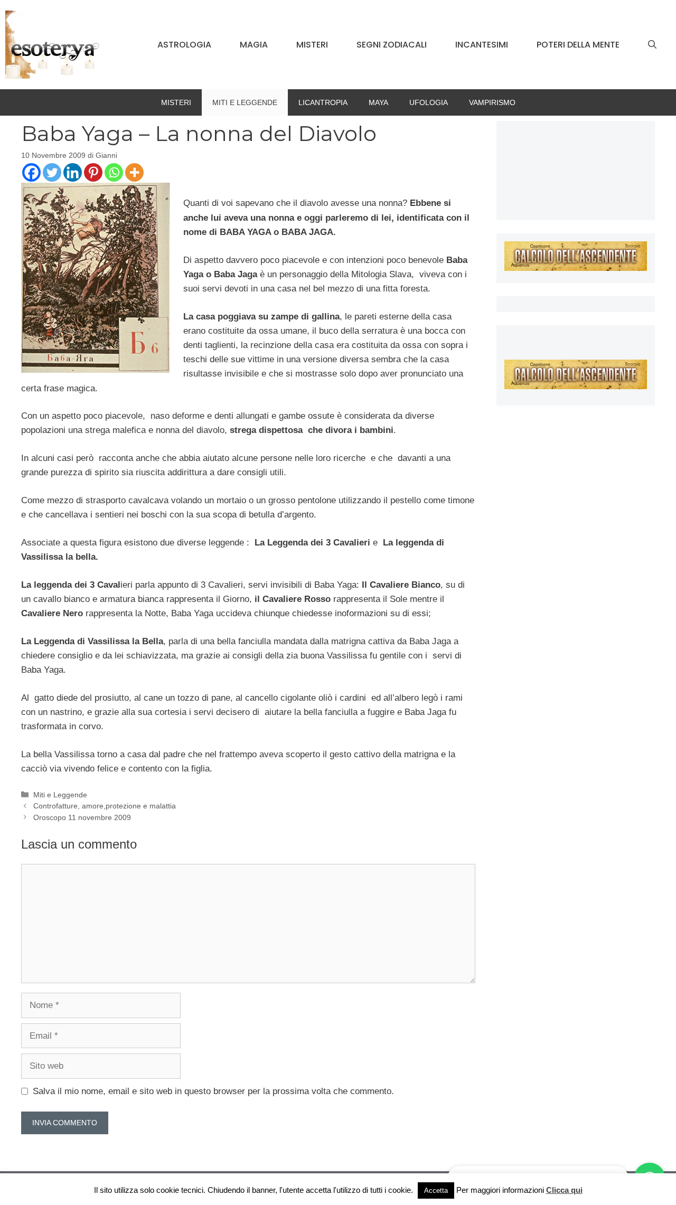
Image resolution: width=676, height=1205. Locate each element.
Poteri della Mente (578, 45)
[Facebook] (31, 172)
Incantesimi (481, 45)
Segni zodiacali (391, 45)
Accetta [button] (436, 1190)
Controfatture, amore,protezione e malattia (104, 806)
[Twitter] (52, 172)
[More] (134, 172)
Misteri (312, 45)
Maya (378, 102)
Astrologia (184, 45)
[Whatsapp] (114, 172)
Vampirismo (492, 102)
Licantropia (323, 102)
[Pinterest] (93, 172)
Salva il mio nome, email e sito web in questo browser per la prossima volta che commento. (213, 1091)
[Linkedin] (72, 172)
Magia (254, 45)
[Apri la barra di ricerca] (652, 45)
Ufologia (428, 102)
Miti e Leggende (244, 102)
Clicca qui (564, 1189)
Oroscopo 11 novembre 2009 (82, 817)
